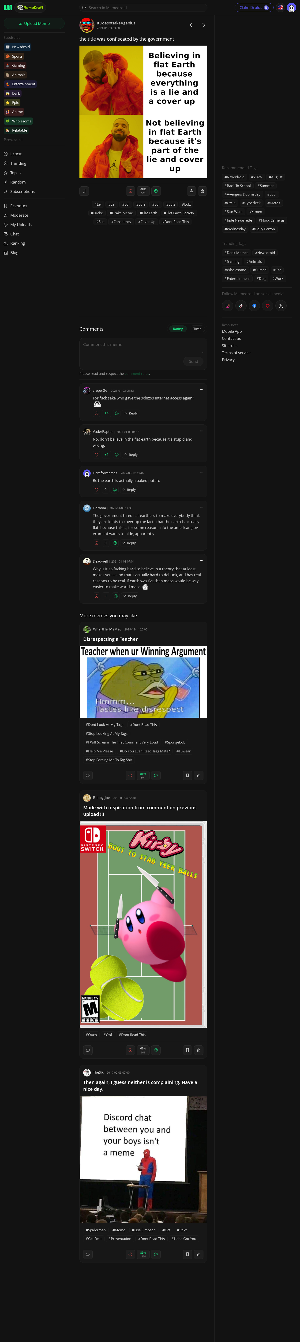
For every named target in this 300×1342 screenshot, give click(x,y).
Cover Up (147, 221)
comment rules (137, 373)
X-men (256, 211)
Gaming (15, 65)
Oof (109, 1034)
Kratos (275, 202)
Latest (16, 154)
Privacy (228, 359)
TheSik (98, 1072)
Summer (267, 185)
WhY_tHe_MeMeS (107, 629)
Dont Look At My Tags (105, 724)
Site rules (230, 345)
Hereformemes (105, 472)
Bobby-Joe (101, 797)
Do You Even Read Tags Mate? (146, 751)
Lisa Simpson (145, 1230)
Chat (14, 234)
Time (197, 328)
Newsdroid (17, 46)
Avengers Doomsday (243, 194)
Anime (14, 111)
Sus (101, 221)
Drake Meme (122, 213)
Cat (278, 269)
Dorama (99, 507)
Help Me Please (100, 751)
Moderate (19, 215)
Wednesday (236, 229)
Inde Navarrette (239, 220)
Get (167, 1230)
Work (279, 278)
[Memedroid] (8, 7)
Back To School (239, 185)
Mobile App (232, 331)
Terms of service (236, 352)
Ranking (17, 243)
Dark (12, 93)
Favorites (18, 205)
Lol (126, 204)
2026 (258, 177)
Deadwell (100, 561)
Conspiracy (122, 221)
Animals (15, 74)
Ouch (92, 1034)
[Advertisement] (257, 88)
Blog (14, 252)
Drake (98, 213)
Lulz (172, 204)
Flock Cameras (273, 220)
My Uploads (21, 224)
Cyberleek (253, 202)
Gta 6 (231, 202)
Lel (99, 204)
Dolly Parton (265, 229)
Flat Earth (149, 213)
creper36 (100, 390)
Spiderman (97, 1230)
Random (18, 182)
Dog (262, 278)
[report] (191, 191)
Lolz (187, 204)
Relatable (16, 130)
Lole (142, 204)
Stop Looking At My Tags (108, 733)
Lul (156, 204)
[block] (202, 191)
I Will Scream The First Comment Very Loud (123, 742)
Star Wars (234, 211)
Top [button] (14, 172)
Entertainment (20, 84)
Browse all (13, 139)
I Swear (185, 751)
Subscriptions (22, 191)
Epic (12, 102)
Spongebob (176, 742)
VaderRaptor (103, 431)
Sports (13, 56)
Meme (120, 1230)
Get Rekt (95, 1238)
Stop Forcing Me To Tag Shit (110, 759)
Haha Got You (185, 1238)
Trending (18, 163)
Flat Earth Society (180, 213)
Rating (178, 328)
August (276, 177)
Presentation (121, 1238)
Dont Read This (177, 221)
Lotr (273, 194)
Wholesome (18, 121)
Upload (36, 23)
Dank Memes (237, 252)
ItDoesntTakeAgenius (116, 23)
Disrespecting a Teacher (110, 639)
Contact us (231, 338)
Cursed (260, 269)
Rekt (183, 1230)
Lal (113, 204)
